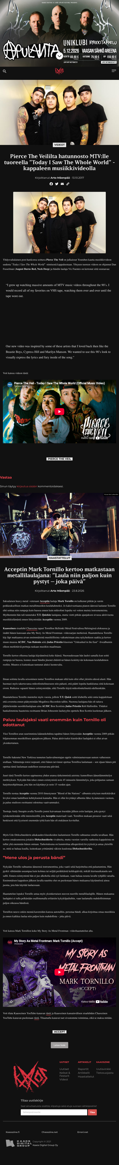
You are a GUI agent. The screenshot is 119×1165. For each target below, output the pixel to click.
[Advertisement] (59, 319)
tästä (48, 1013)
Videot (59, 144)
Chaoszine (31, 628)
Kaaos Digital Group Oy (45, 1145)
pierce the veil (59, 458)
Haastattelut (59, 558)
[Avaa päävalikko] (114, 71)
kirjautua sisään (27, 486)
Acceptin (45, 601)
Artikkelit (84, 1072)
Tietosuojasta (104, 1072)
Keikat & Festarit (64, 1074)
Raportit (83, 1069)
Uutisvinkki (103, 1069)
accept (59, 1031)
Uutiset (64, 1069)
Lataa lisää (59, 1045)
